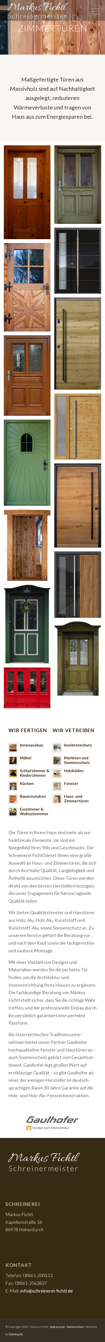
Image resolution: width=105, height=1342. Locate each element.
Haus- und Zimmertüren (76, 798)
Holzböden (74, 770)
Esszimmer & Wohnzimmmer (34, 811)
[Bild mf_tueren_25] (29, 626)
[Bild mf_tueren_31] (79, 345)
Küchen (27, 783)
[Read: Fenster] (57, 786)
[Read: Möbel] (13, 760)
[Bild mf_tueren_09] (79, 507)
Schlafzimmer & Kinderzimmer (34, 773)
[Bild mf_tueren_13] (29, 377)
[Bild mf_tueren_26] (79, 660)
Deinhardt (16, 1334)
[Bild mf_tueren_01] (29, 547)
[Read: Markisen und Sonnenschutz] (57, 760)
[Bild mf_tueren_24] (29, 690)
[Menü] (93, 10)
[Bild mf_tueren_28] (79, 263)
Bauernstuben (33, 796)
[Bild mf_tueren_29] (79, 428)
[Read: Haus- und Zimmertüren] (57, 799)
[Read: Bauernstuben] (13, 799)
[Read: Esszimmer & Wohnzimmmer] (13, 811)
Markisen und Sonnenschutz (77, 760)
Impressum (57, 1326)
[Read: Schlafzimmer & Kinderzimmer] (13, 773)
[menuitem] (93, 10)
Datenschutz (75, 1326)
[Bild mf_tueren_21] (79, 186)
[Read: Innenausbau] (13, 747)
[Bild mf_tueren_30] (79, 586)
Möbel (25, 757)
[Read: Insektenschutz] (57, 747)
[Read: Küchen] (13, 786)
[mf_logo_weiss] (43, 10)
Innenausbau (31, 745)
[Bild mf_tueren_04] (29, 465)
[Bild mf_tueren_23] (29, 194)
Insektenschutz (78, 745)
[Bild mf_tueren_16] (29, 289)
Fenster (71, 783)
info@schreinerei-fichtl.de (46, 1291)
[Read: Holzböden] (57, 773)
